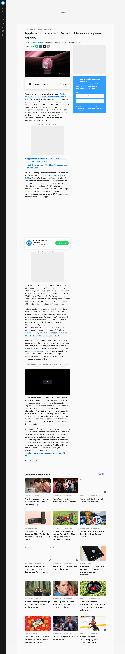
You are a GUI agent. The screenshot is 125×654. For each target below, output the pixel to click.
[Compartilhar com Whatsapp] (36, 46)
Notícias (32, 29)
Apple (34, 178)
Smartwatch (47, 29)
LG (55, 330)
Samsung (28, 333)
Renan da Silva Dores (35, 42)
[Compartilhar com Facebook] (40, 46)
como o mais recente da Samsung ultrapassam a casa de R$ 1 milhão (45, 453)
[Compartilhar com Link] (48, 46)
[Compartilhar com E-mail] (44, 46)
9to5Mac (34, 460)
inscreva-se (89, 101)
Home (26, 29)
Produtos (39, 29)
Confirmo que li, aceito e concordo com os (90, 108)
